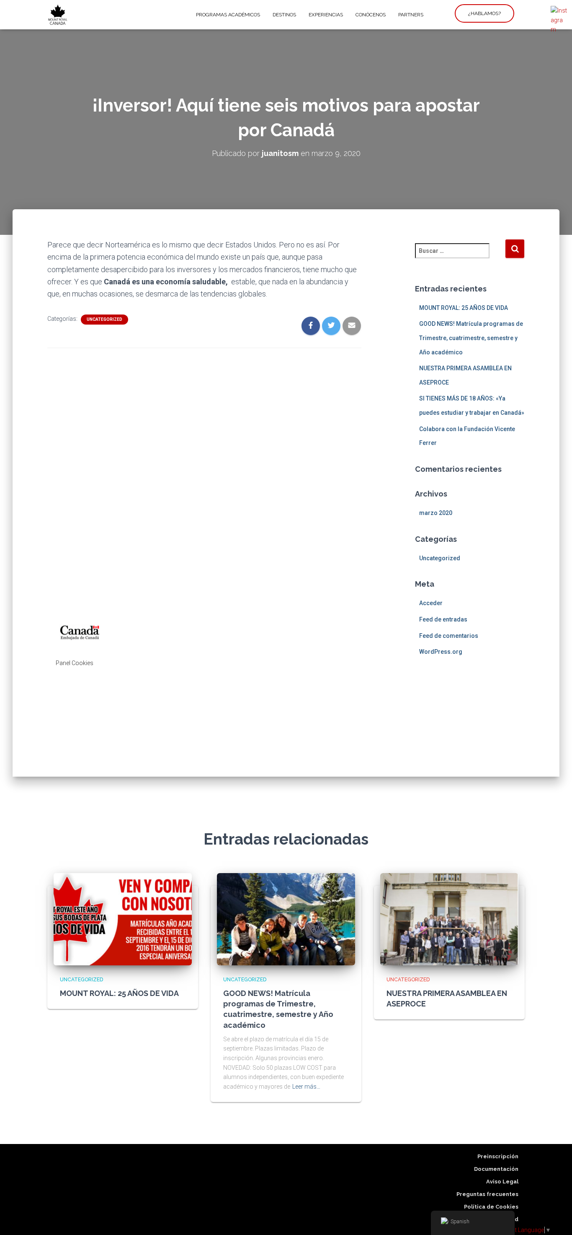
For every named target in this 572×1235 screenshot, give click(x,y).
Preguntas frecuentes (487, 1194)
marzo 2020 (435, 513)
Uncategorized (104, 319)
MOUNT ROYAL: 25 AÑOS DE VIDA (463, 307)
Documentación (496, 1169)
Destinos (284, 15)
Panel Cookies (74, 663)
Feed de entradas (443, 619)
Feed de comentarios (448, 635)
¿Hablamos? (484, 13)
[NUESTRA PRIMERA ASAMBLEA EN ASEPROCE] (449, 918)
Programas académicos (228, 15)
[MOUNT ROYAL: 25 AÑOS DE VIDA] (123, 918)
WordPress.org (440, 651)
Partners (410, 15)
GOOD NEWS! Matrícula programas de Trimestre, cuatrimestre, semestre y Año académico (471, 337)
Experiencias (326, 15)
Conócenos (371, 15)
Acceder (431, 603)
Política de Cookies (491, 1207)
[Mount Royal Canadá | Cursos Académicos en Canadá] (58, 14)
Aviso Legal (502, 1181)
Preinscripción (497, 1156)
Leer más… (306, 1086)
